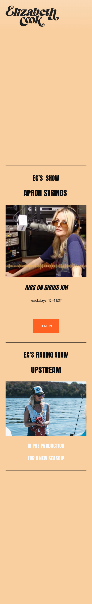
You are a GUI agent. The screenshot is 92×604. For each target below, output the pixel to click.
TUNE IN (46, 326)
